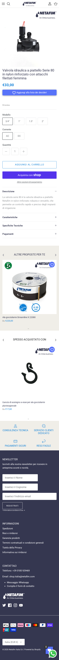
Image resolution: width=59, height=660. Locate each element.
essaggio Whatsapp (19, 582)
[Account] (49, 3)
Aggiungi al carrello (29, 164)
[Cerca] (10, 3)
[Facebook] (9, 605)
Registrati (12, 506)
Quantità (6, 145)
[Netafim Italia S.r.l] (29, 4)
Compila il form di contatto (20, 586)
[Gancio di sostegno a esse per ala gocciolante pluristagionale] (29, 372)
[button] (29, 92)
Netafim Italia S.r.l (16, 649)
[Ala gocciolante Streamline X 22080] (29, 287)
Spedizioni (7, 528)
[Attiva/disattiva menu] (3, 3)
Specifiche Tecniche (12, 225)
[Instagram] (15, 605)
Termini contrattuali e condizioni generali (23, 542)
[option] (29, 37)
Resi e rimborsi (10, 533)
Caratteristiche (9, 217)
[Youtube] (21, 605)
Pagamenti (7, 234)
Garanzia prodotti (11, 538)
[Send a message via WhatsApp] (52, 653)
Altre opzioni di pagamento (29, 182)
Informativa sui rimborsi (14, 552)
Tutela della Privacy (12, 547)
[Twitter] (4, 605)
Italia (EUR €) (11, 642)
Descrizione (8, 191)
